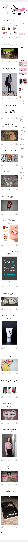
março (21, 119)
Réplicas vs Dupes (9, 105)
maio (21, 117)
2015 (20, 178)
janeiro (21, 176)
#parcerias (9, 42)
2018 (20, 107)
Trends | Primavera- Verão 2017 (22, 156)
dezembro (21, 109)
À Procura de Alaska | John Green (22, 173)
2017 (20, 108)
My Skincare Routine (9, 171)
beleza (9, 19)
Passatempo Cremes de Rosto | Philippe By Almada (9, 317)
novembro (21, 110)
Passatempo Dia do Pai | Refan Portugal (22, 159)
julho (21, 115)
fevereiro (21, 175)
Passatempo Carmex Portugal (21, 142)
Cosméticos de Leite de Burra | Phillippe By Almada (9, 405)
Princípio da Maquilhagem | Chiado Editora (9, 126)
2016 (20, 177)
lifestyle (9, 292)
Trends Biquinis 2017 (9, 150)
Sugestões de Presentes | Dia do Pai (22, 145)
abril (21, 118)
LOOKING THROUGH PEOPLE (22, 148)
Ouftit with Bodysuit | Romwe (21, 167)
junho (21, 116)
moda (9, 149)
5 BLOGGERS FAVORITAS (23, 93)
